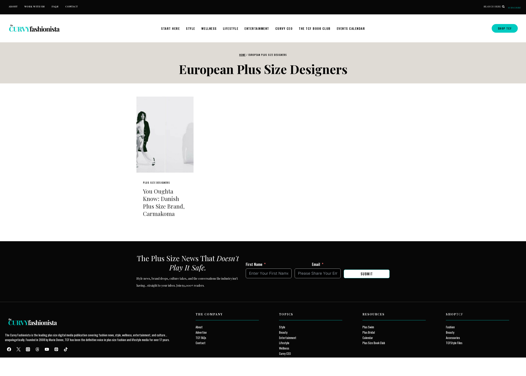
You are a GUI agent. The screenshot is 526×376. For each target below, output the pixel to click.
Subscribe (514, 7)
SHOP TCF (505, 28)
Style (190, 28)
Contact (71, 6)
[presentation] (165, 135)
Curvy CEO (284, 28)
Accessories (453, 338)
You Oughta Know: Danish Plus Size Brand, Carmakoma (164, 202)
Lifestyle (231, 28)
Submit (367, 273)
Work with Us (34, 6)
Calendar (367, 338)
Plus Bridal (368, 332)
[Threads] (37, 349)
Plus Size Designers (156, 182)
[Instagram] (28, 349)
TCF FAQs (201, 338)
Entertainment (257, 28)
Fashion (450, 327)
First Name (254, 264)
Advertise (201, 332)
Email (316, 264)
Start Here (170, 28)
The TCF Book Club (315, 28)
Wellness (209, 28)
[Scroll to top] (10, 363)
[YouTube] (47, 349)
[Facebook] (9, 349)
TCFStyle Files (454, 343)
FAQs (55, 6)
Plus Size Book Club (373, 343)
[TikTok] (66, 349)
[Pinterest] (56, 349)
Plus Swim (368, 327)
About (13, 6)
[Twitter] (18, 349)
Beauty (283, 332)
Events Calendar (351, 28)
